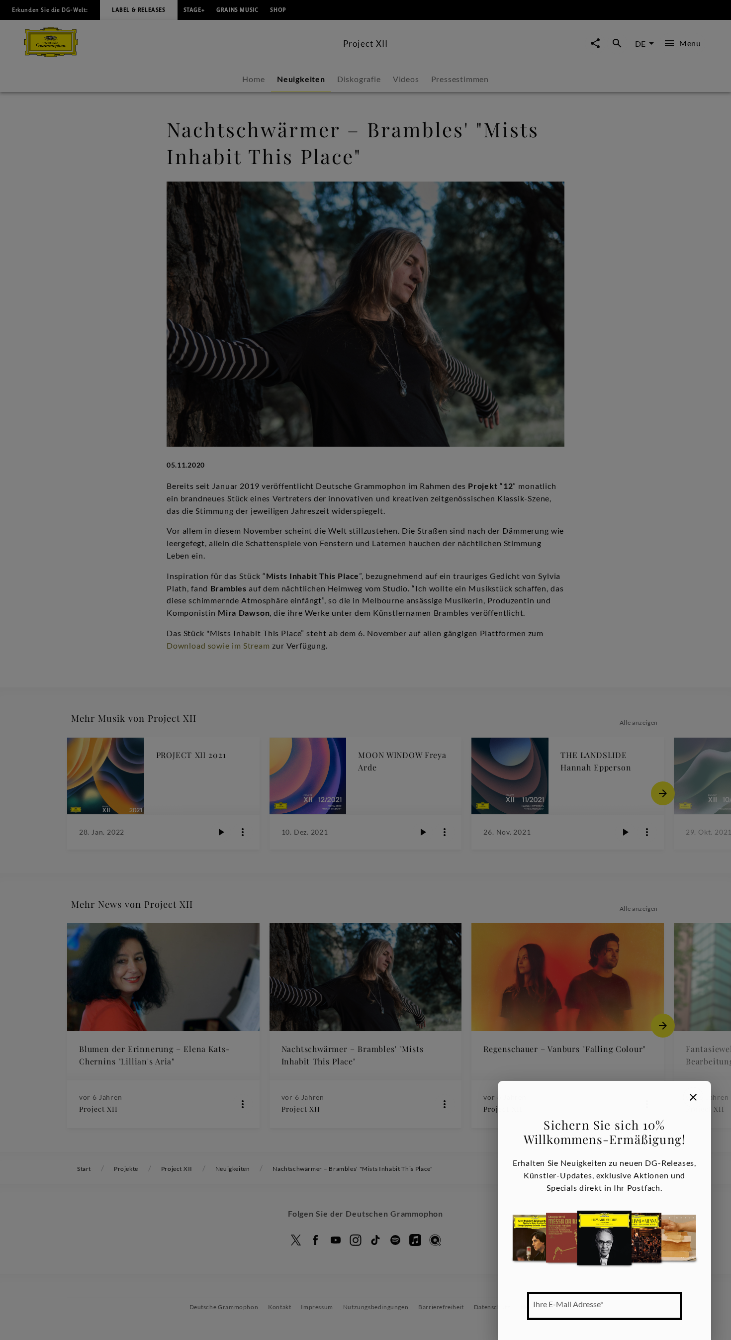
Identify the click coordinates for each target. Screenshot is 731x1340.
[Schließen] (693, 1097)
